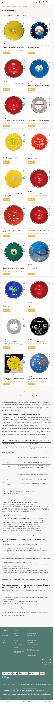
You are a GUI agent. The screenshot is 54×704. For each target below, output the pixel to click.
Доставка (16, 633)
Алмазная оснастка (31, 640)
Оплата (16, 640)
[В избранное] (24, 22)
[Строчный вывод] (47, 15)
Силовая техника (31, 635)
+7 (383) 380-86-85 (46, 662)
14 (32, 395)
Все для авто (30, 642)
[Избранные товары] (47, 2)
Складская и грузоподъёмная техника (33, 650)
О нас (3, 633)
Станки (28, 653)
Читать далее (12, 695)
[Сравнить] (24, 28)
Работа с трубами (31, 647)
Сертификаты (5, 635)
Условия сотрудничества (18, 648)
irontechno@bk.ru (47, 664)
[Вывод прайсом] (50, 15)
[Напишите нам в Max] (8, 677)
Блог (15, 642)
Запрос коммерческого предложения (19, 652)
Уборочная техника (31, 655)
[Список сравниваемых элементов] (43, 2)
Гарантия (16, 635)
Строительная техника (32, 633)
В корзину (6, 52)
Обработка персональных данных (26, 684)
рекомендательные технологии (29, 688)
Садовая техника (31, 638)
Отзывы (3, 642)
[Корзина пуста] (50, 2)
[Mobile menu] (2, 2)
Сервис (16, 638)
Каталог (29, 630)
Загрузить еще (26, 391)
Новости (4, 640)
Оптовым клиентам (18, 644)
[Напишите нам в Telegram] (3, 677)
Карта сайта (4, 638)
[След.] (36, 395)
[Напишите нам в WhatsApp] (5, 677)
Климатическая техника (32, 644)
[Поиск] (39, 2)
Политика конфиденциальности (43, 684)
